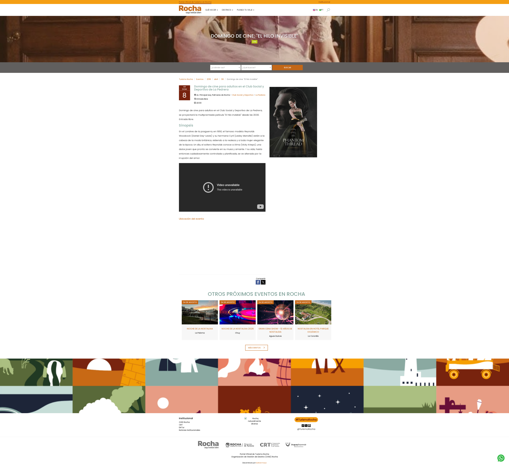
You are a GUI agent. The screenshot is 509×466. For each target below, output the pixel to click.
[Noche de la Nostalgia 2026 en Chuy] (238, 312)
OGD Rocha (184, 422)
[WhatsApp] (501, 458)
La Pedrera (260, 95)
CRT (181, 424)
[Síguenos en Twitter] (306, 425)
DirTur (181, 427)
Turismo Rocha (186, 79)
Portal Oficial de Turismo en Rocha (195, 2)
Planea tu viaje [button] (245, 9)
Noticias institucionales (189, 430)
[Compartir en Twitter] (263, 282)
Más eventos (254, 347)
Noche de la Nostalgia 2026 (238, 328)
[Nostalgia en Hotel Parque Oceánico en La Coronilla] (313, 312)
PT (322, 9)
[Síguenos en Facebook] (303, 425)
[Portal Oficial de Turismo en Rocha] (190, 9)
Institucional (324, 2)
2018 (209, 79)
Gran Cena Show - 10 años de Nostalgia (275, 330)
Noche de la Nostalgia (200, 328)
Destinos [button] (227, 9)
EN (316, 9)
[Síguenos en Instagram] (309, 425)
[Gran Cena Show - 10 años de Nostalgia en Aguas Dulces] (275, 312)
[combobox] (225, 67)
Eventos (199, 79)
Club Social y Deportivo (242, 95)
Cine (254, 42)
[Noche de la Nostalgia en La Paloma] (200, 312)
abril (216, 79)
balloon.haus (261, 463)
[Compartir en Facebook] (258, 282)
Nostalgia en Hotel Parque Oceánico (313, 330)
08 (222, 79)
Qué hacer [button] (211, 9)
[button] (328, 10)
